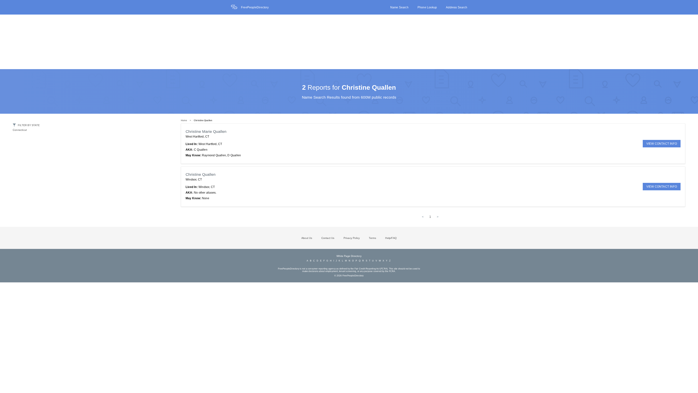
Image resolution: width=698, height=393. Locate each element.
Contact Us (327, 238)
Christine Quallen (203, 120)
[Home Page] (236, 7)
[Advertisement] (349, 41)
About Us (306, 238)
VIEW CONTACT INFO (661, 143)
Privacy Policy (352, 238)
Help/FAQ (391, 238)
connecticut (20, 129)
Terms (372, 238)
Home (184, 120)
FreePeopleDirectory (255, 7)
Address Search (456, 7)
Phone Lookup (427, 7)
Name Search (399, 7)
